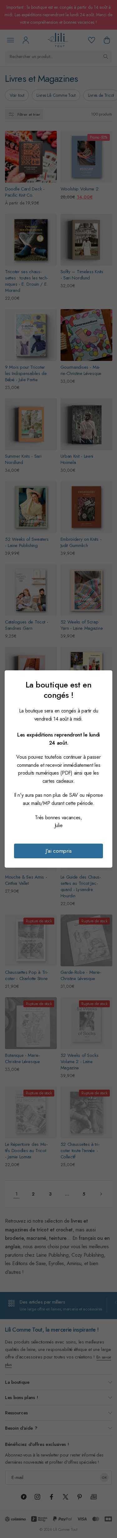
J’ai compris (59, 851)
